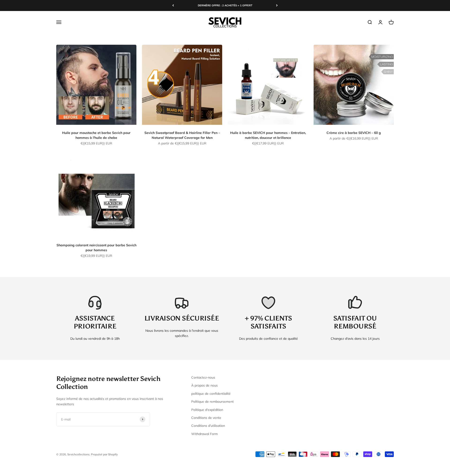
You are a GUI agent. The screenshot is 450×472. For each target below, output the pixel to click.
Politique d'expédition (207, 410)
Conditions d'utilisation (208, 426)
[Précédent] (173, 5)
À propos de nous (204, 385)
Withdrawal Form (204, 434)
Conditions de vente (206, 418)
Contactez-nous (203, 377)
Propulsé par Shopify (104, 454)
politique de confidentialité (211, 393)
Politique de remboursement (212, 401)
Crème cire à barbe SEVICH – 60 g (353, 133)
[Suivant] (277, 5)
